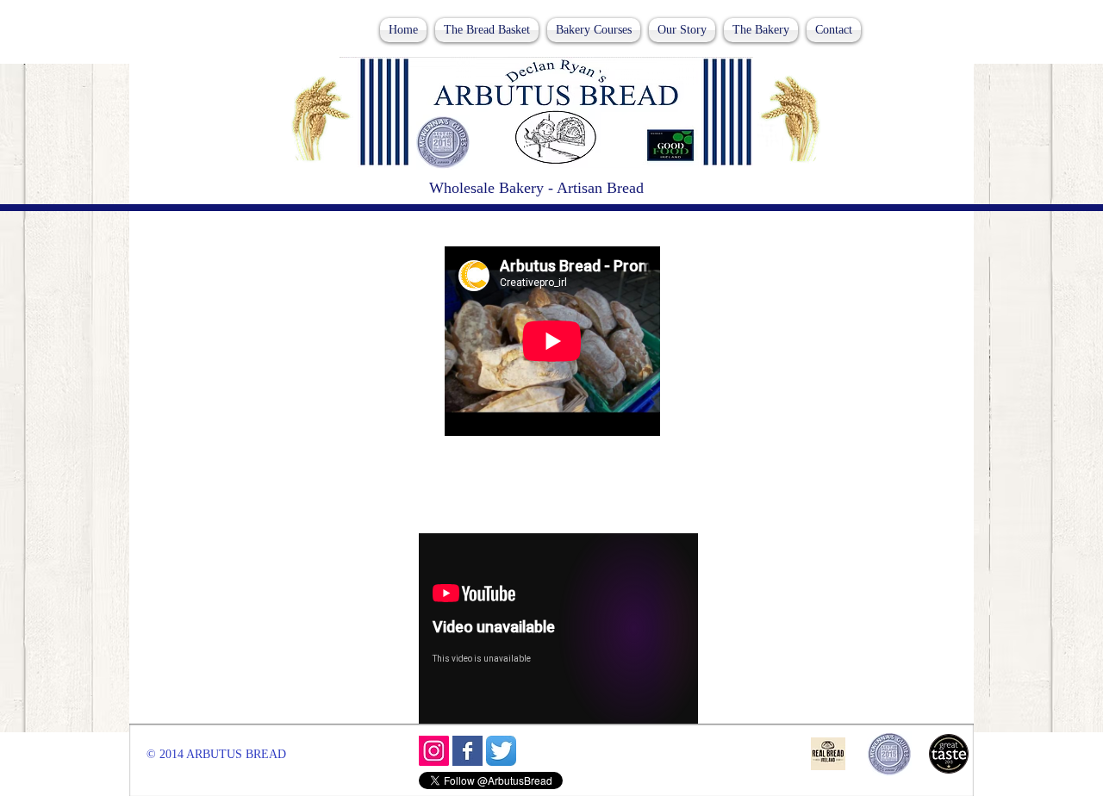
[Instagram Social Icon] (434, 751)
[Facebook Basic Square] (467, 751)
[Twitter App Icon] (501, 751)
